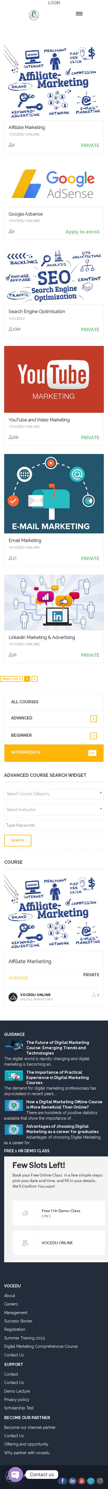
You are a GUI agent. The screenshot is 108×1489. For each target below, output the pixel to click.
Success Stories (18, 1321)
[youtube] (82, 1481)
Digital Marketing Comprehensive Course (41, 1346)
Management (15, 1312)
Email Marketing (25, 540)
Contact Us (14, 1355)
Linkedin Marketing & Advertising (42, 637)
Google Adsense (26, 214)
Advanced (52, 718)
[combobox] (54, 794)
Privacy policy (16, 1399)
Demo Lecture (17, 1391)
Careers (11, 1304)
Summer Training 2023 (24, 1338)
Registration (14, 1329)
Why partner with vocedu (27, 1453)
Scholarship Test (19, 1408)
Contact (11, 1374)
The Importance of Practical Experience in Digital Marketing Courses (57, 1077)
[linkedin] (72, 1481)
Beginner (52, 735)
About (9, 1295)
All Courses (24, 702)
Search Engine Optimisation (37, 311)
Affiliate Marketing (27, 127)
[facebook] (62, 1481)
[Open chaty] (15, 1474)
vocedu (17, 318)
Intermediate (52, 752)
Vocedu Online (24, 134)
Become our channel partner (30, 1427)
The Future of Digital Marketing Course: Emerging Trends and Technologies (57, 1047)
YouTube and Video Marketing (39, 420)
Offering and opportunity (26, 1444)
